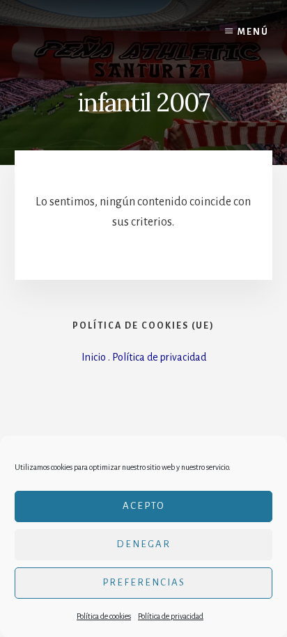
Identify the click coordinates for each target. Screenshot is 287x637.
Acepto (144, 506)
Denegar (143, 544)
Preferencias (143, 582)
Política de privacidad (170, 616)
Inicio (94, 357)
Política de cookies (104, 616)
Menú (253, 32)
